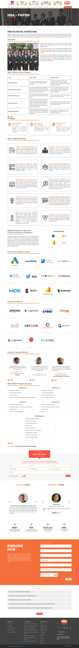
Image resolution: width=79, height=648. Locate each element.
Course (13, 27)
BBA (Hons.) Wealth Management (30, 641)
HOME (9, 7)
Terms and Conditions (11, 632)
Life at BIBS (42, 634)
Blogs (41, 623)
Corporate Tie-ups (10, 630)
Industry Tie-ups (43, 628)
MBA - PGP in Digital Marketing (29, 628)
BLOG (54, 7)
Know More (39, 613)
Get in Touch (42, 642)
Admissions (42, 638)
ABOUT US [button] (13, 7)
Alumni (41, 636)
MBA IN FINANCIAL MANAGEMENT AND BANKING (25, 446)
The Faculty (9, 625)
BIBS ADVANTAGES (41, 7)
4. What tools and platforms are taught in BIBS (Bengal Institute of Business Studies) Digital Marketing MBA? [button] (31, 603)
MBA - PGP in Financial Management (30, 630)
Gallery (41, 640)
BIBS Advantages (43, 625)
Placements (42, 632)
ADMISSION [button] (47, 7)
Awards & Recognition (11, 628)
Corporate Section (43, 630)
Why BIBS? (9, 623)
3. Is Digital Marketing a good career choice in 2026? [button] (19, 599)
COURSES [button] (18, 7)
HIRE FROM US (61, 7)
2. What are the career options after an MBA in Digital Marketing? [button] (22, 595)
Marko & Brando (25, 646)
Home (8, 27)
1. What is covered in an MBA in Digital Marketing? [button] (19, 591)
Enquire (68, 579)
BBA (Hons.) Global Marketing (29, 635)
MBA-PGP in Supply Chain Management (31, 625)
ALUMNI (57, 7)
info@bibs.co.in (61, 634)
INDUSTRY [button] (29, 7)
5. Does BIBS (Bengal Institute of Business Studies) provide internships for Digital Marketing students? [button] (30, 607)
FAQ (51, 7)
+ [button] (65, 592)
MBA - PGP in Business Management (30, 623)
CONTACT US (68, 7)
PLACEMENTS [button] (23, 7)
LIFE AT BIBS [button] (34, 7)
